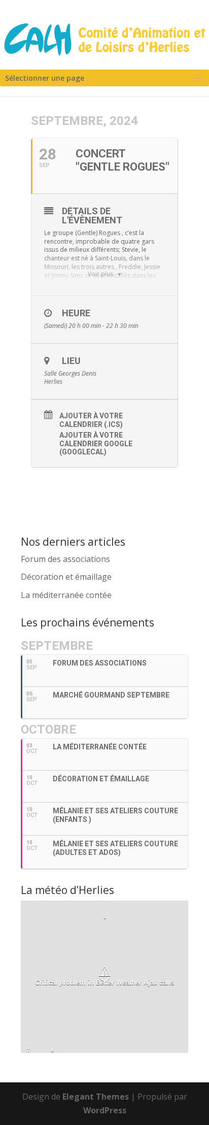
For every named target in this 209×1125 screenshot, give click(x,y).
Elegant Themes (95, 1096)
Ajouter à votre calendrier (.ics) (91, 420)
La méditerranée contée (66, 595)
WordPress (104, 1110)
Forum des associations (65, 559)
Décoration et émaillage (66, 576)
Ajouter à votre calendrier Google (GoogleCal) (95, 443)
